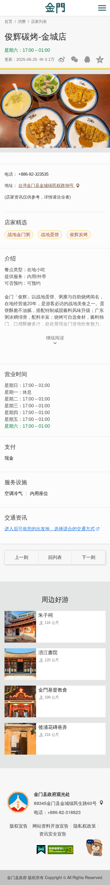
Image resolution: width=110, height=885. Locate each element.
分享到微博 (61, 59)
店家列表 (39, 21)
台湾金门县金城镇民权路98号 (46, 185)
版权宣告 (19, 825)
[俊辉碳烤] (55, 111)
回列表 (55, 557)
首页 (8, 21)
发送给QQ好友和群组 (87, 59)
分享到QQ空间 (99, 59)
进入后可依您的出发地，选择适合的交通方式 (50, 528)
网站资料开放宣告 (50, 825)
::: (1, 3)
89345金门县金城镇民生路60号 (65, 803)
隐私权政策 (84, 825)
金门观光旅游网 (55, 8)
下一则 (88, 557)
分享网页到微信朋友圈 (74, 59)
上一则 (21, 557)
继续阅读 (55, 337)
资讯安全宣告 (52, 833)
